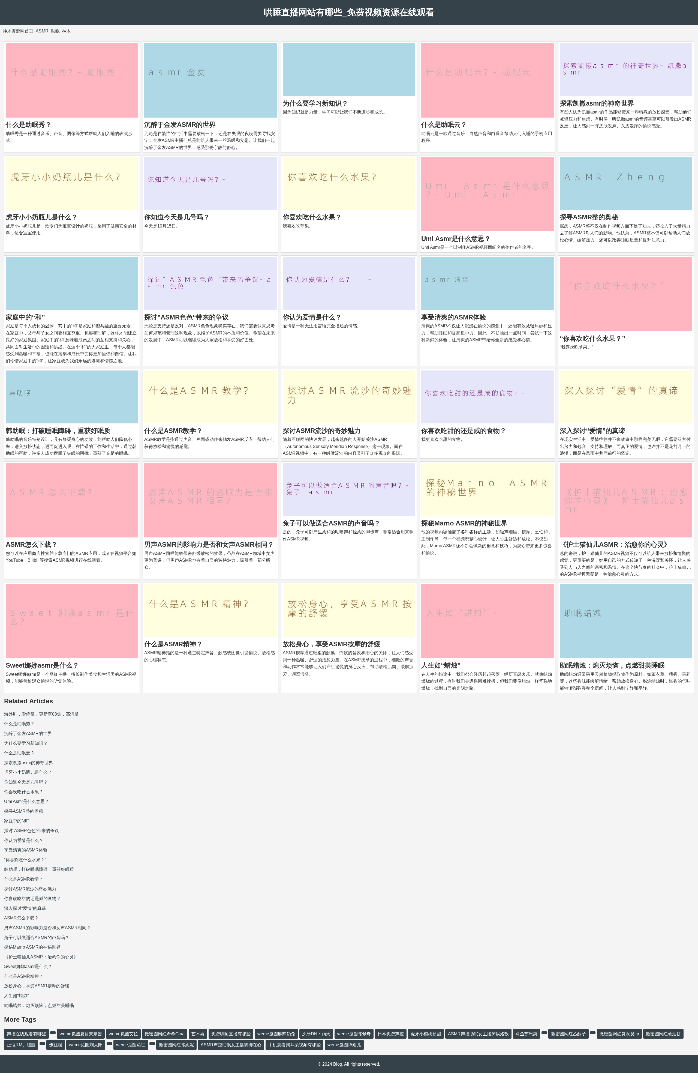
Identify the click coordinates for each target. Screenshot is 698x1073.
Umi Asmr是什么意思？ (456, 238)
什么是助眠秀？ (29, 124)
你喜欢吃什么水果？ (312, 217)
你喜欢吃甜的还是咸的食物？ (463, 430)
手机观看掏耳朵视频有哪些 (294, 1044)
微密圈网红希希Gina (165, 1034)
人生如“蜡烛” (441, 665)
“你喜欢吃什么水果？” (592, 338)
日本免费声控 (391, 1034)
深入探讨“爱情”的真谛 (592, 430)
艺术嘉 (197, 1034)
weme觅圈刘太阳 (86, 1044)
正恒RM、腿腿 (21, 1044)
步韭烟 (55, 1044)
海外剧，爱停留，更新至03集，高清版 (41, 714)
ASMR (42, 31)
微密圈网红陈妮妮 (176, 1044)
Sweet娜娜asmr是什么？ (42, 665)
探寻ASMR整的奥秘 (589, 217)
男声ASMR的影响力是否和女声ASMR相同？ (209, 544)
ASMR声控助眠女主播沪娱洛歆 (478, 1034)
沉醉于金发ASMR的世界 (180, 124)
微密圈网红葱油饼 (663, 1034)
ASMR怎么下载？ (32, 544)
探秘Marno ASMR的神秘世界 (464, 523)
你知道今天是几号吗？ (177, 217)
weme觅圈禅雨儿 (344, 1044)
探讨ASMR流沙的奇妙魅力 (322, 430)
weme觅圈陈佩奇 (354, 1034)
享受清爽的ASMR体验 (453, 317)
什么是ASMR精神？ (173, 644)
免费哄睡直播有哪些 (231, 1034)
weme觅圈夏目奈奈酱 (81, 1034)
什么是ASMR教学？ (173, 430)
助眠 (55, 31)
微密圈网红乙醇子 (568, 1034)
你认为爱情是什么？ (312, 317)
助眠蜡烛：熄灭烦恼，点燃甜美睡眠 (612, 665)
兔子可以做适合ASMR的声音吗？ (331, 523)
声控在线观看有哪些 (26, 1034)
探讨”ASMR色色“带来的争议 (186, 317)
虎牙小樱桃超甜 (426, 1034)
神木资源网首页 (18, 31)
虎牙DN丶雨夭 (316, 1034)
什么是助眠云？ (444, 124)
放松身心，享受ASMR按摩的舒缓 (331, 644)
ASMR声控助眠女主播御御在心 (231, 1044)
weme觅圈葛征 (130, 1044)
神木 (66, 31)
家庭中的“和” (25, 317)
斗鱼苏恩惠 (526, 1034)
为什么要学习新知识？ (315, 103)
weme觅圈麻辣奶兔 (276, 1034)
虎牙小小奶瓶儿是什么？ (42, 217)
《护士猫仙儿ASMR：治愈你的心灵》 (615, 544)
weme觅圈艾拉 (123, 1034)
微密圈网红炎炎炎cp (619, 1034)
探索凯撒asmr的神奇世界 (597, 103)
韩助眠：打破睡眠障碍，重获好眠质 (58, 430)
